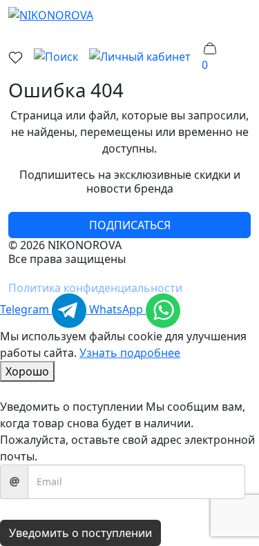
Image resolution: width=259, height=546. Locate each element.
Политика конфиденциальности (95, 287)
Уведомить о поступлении (80, 532)
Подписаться (130, 225)
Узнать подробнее (129, 352)
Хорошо (27, 371)
